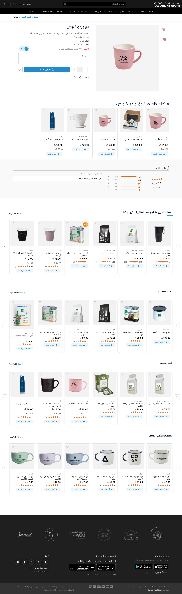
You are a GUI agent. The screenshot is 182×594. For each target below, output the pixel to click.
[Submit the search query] (65, 4)
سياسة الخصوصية (67, 587)
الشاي (122, 11)
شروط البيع (40, 587)
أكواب (16, 17)
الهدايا (80, 11)
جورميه (87, 11)
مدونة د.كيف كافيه (41, 571)
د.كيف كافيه (151, 572)
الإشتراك (72, 11)
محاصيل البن (131, 11)
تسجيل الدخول (20, 4)
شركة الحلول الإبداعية (155, 590)
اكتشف (141, 11)
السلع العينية (112, 11)
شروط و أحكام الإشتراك (25, 587)
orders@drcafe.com (79, 569)
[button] (5, 246)
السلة (8, 4)
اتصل (114, 574)
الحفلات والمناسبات (47, 11)
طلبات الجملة (61, 11)
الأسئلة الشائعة (50, 590)
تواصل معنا (33, 11)
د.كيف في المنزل (99, 11)
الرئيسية (150, 11)
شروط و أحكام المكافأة (66, 590)
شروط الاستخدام (53, 587)
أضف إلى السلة (45, 69)
